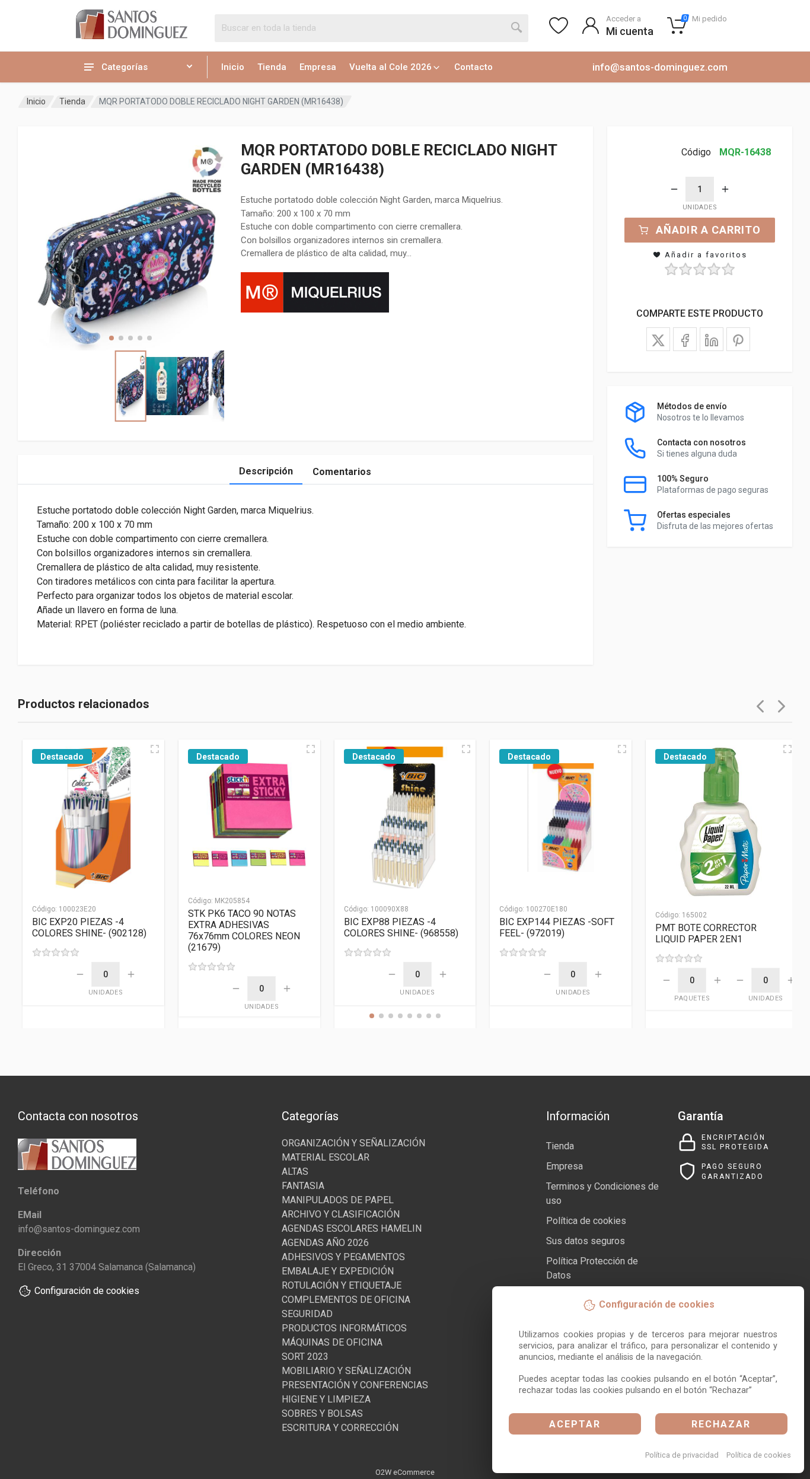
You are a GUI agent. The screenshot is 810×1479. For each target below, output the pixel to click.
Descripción (266, 471)
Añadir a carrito (708, 230)
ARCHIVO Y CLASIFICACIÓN (341, 1214)
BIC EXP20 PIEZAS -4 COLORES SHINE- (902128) (89, 927)
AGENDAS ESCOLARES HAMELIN (352, 1228)
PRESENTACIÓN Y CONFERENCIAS (355, 1385)
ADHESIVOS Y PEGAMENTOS (343, 1257)
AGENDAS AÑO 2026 (325, 1242)
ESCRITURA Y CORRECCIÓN (340, 1427)
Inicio (232, 67)
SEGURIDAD (307, 1313)
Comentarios (341, 471)
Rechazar (721, 1424)
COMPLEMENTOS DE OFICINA (346, 1299)
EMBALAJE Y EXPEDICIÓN (338, 1271)
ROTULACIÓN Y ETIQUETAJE (341, 1285)
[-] (674, 189)
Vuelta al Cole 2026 (390, 67)
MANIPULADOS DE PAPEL (338, 1200)
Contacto (473, 67)
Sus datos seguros (585, 1241)
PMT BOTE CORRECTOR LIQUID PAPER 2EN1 (706, 933)
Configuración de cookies (86, 1290)
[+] (725, 189)
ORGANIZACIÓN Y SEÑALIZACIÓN (353, 1143)
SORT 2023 (305, 1356)
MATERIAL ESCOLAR (325, 1157)
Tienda (271, 67)
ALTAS (295, 1171)
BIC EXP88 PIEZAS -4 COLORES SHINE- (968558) (401, 927)
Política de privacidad (682, 1455)
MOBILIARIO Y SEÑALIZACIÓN (346, 1370)
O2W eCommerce (405, 1472)
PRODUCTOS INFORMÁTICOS (344, 1328)
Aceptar (575, 1424)
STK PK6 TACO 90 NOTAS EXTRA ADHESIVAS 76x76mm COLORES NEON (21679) (244, 930)
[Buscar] (517, 28)
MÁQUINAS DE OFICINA (332, 1342)
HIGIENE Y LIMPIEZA (326, 1399)
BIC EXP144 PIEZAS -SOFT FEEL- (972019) (556, 927)
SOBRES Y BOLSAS (322, 1413)
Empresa (317, 67)
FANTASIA (303, 1185)
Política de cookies (758, 1455)
